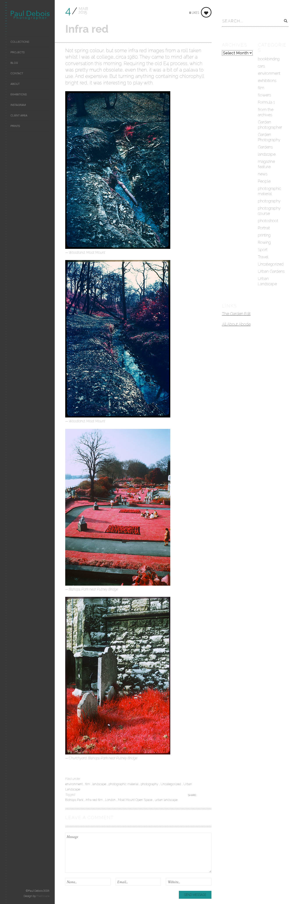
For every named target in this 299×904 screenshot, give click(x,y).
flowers (264, 95)
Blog (14, 62)
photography (150, 784)
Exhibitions (19, 94)
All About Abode (236, 324)
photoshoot (268, 220)
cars (261, 66)
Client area (19, 115)
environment (74, 784)
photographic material (124, 784)
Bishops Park (74, 800)
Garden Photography (269, 137)
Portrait (264, 228)
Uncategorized (171, 784)
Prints (15, 126)
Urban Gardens (271, 271)
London (110, 800)
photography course (269, 211)
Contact (17, 73)
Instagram (18, 105)
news (262, 174)
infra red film (95, 800)
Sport (262, 249)
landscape (99, 784)
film (88, 784)
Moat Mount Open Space (135, 800)
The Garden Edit (236, 313)
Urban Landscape (267, 281)
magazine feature (266, 164)
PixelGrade (42, 896)
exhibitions (267, 80)
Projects (18, 52)
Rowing (264, 242)
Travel (263, 257)
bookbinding (269, 59)
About (15, 84)
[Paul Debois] (30, 16)
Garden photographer (270, 125)
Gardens (265, 147)
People (264, 181)
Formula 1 (266, 102)
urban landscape (166, 800)
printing (264, 235)
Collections (20, 41)
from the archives (265, 112)
